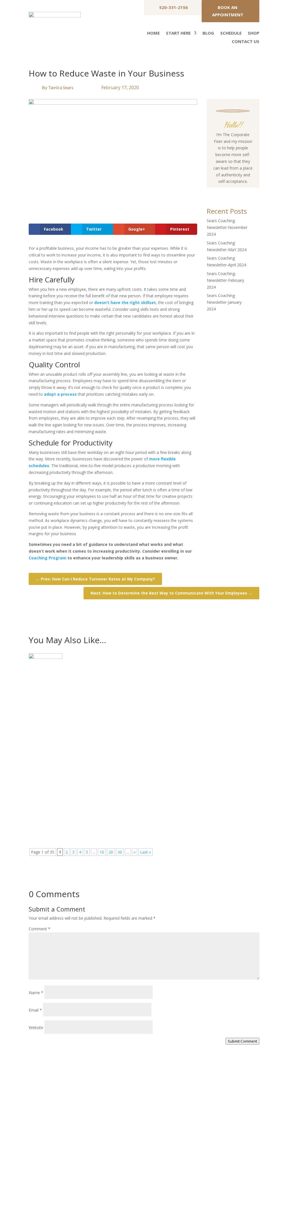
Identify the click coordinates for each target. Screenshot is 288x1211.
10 (102, 852)
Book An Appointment (227, 10)
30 (120, 852)
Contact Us (245, 41)
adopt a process (60, 394)
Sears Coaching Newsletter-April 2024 (79, 797)
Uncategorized (76, 687)
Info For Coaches (199, 1132)
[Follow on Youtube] (238, 192)
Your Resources (197, 1121)
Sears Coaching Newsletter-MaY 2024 (79, 738)
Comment (39, 928)
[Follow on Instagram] (227, 192)
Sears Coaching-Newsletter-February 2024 (225, 280)
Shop (253, 33)
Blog (208, 33)
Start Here (178, 33)
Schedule (231, 33)
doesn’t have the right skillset (125, 302)
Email (35, 1010)
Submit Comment (242, 1041)
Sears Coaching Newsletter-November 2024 (227, 227)
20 (111, 852)
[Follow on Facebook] (216, 192)
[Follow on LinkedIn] (249, 192)
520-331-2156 (173, 7)
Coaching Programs (201, 1143)
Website (36, 1027)
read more (43, 709)
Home (153, 33)
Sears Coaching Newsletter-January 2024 (224, 302)
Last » (145, 852)
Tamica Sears (60, 87)
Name (36, 992)
